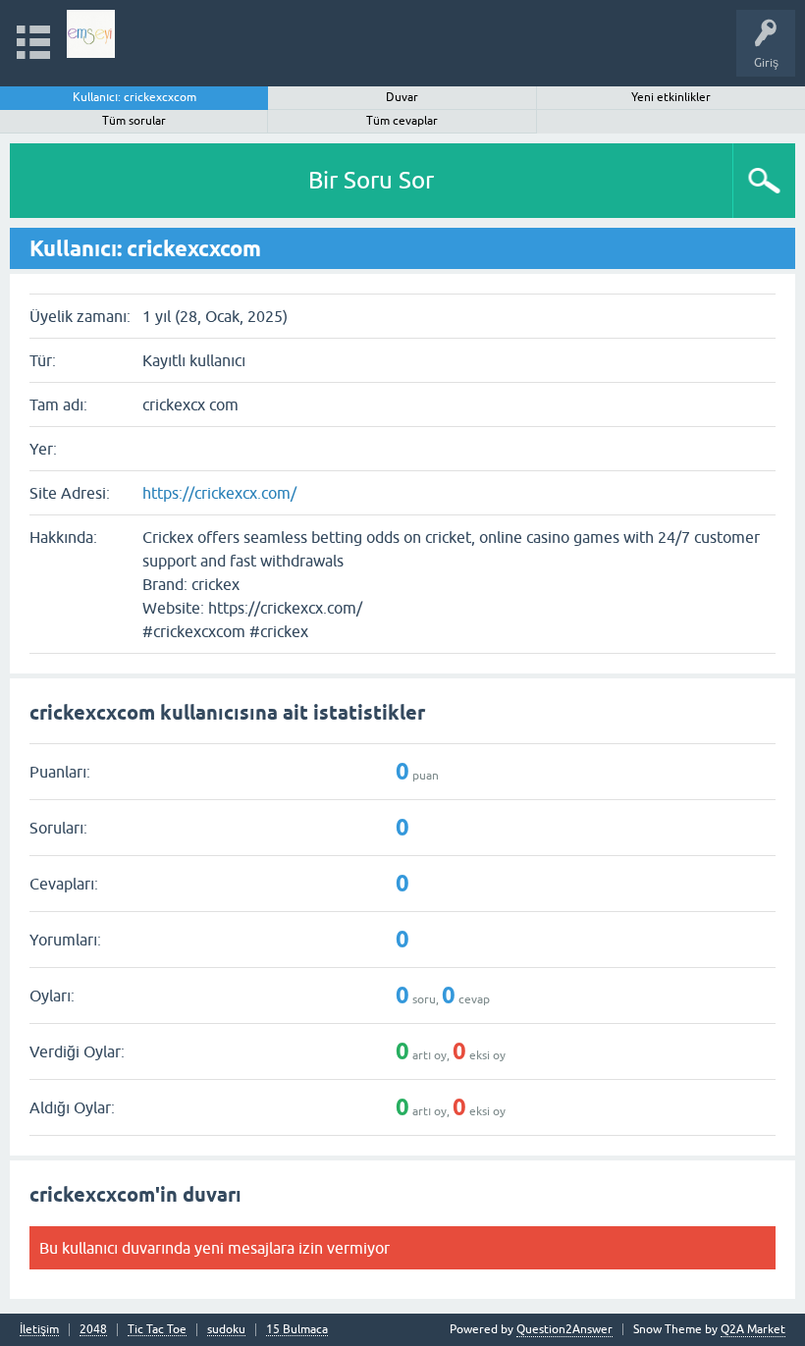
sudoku (226, 1329)
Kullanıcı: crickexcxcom (134, 97)
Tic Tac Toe (157, 1329)
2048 (93, 1329)
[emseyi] (91, 34)
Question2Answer (564, 1329)
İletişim (39, 1329)
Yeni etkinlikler (671, 97)
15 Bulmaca (297, 1329)
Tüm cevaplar (402, 121)
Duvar (402, 97)
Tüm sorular (134, 121)
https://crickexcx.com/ (219, 493)
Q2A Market (753, 1329)
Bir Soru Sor (371, 180)
